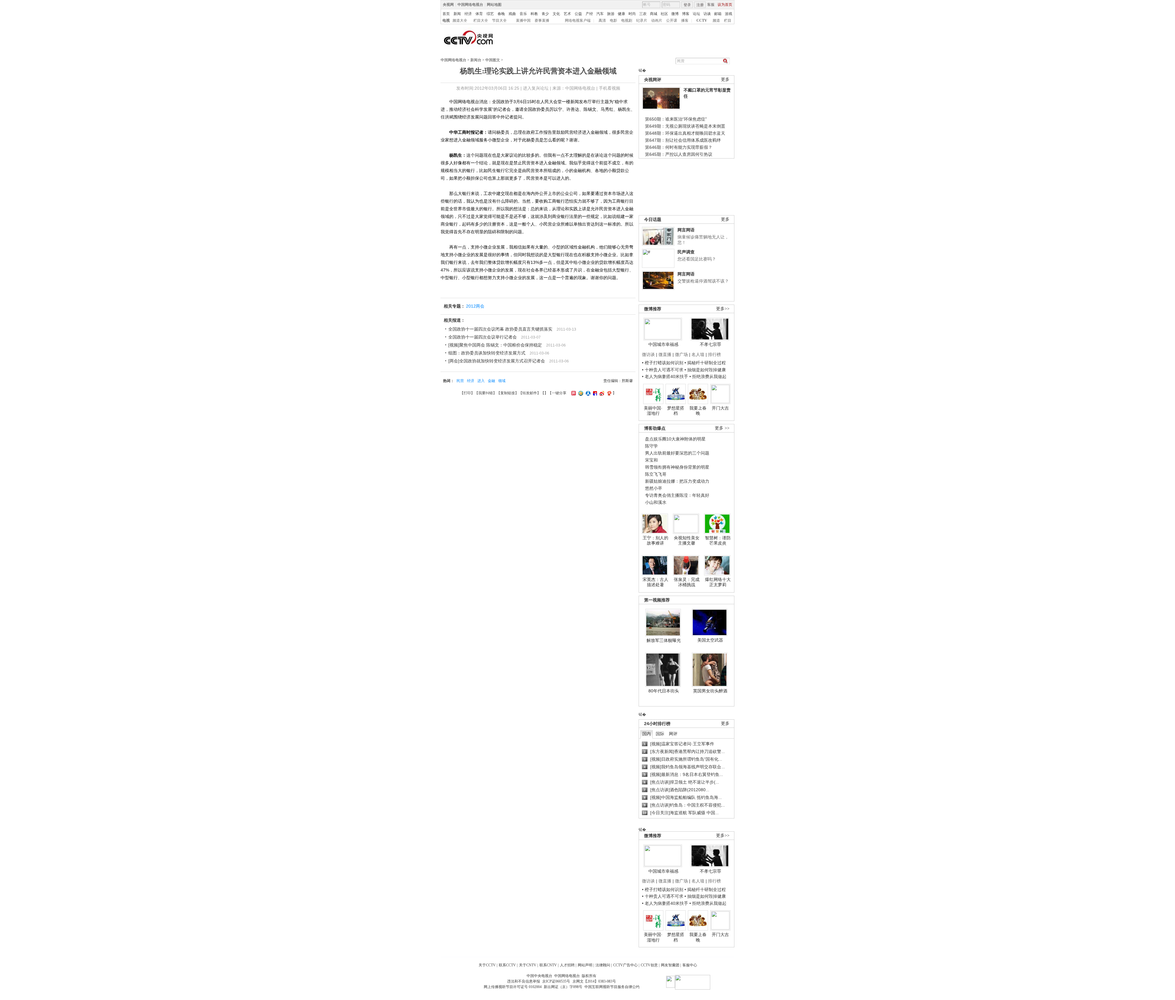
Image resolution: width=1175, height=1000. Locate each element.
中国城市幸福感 (663, 344)
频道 (716, 20)
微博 (675, 14)
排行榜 (714, 354)
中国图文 (492, 60)
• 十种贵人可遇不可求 (663, 369)
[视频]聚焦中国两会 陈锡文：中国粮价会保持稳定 (495, 345)
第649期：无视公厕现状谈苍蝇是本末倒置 (685, 126)
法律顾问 (602, 965)
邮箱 (718, 14)
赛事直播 (542, 20)
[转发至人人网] (587, 393)
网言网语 (686, 229)
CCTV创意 (649, 965)
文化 (556, 14)
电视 (446, 20)
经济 (468, 14)
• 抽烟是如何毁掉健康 (705, 369)
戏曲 (512, 14)
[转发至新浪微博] (601, 393)
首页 (446, 14)
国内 (646, 733)
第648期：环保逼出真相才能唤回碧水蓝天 (685, 133)
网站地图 (494, 4)
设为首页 (725, 4)
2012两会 (475, 306)
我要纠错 (485, 393)
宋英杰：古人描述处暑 (655, 582)
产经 (589, 14)
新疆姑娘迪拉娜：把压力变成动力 (677, 481)
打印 (467, 393)
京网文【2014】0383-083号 (594, 981)
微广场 (681, 354)
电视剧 (626, 20)
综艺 (490, 14)
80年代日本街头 (663, 690)
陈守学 (651, 446)
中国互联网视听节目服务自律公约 (612, 987)
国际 (660, 733)
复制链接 (507, 393)
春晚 (501, 14)
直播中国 (523, 20)
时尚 (632, 14)
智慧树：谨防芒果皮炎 (718, 540)
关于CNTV (527, 965)
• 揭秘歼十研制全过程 (705, 362)
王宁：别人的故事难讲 (655, 540)
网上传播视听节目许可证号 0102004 (513, 987)
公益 (578, 14)
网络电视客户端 (578, 20)
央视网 (448, 4)
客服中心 (689, 965)
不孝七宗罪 (710, 344)
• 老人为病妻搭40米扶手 (665, 376)
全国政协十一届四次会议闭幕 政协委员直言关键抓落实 (500, 329)
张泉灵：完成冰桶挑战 (686, 582)
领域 (501, 381)
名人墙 (698, 354)
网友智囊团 (670, 965)
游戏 (728, 14)
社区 (664, 14)
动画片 (656, 20)
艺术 (567, 14)
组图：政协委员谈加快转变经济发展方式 (486, 352)
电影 (613, 20)
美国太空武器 (710, 640)
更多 (725, 79)
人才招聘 (567, 965)
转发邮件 (529, 393)
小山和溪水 (655, 502)
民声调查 (686, 251)
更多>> (722, 308)
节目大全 (499, 20)
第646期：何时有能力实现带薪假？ (678, 147)
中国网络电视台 (470, 4)
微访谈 (648, 354)
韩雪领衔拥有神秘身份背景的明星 (677, 467)
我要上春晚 (698, 411)
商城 (653, 14)
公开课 (671, 20)
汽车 (600, 14)
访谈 (707, 14)
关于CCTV (487, 965)
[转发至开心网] (573, 393)
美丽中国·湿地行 (653, 411)
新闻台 (475, 60)
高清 (602, 20)
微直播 (664, 354)
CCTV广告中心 (625, 965)
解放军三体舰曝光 (664, 640)
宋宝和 (651, 460)
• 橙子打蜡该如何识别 (662, 362)
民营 (460, 381)
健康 (621, 14)
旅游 (610, 14)
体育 (479, 14)
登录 (687, 5)
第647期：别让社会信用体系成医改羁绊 (683, 140)
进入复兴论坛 (536, 88)
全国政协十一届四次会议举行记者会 (482, 337)
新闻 (457, 14)
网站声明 (585, 965)
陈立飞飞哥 (655, 474)
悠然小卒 (653, 488)
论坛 (696, 14)
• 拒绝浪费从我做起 (707, 376)
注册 (700, 5)
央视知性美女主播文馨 (686, 540)
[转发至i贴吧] (594, 393)
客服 (710, 4)
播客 (684, 20)
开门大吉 (720, 408)
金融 (491, 381)
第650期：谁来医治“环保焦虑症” (676, 119)
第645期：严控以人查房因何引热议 (678, 154)
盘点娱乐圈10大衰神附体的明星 (675, 438)
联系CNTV (548, 965)
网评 (673, 733)
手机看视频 (609, 88)
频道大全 (460, 20)
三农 (643, 14)
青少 (545, 14)
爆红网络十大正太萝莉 (718, 582)
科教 (534, 14)
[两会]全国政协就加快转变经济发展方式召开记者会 (496, 360)
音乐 (523, 14)
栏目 (727, 20)
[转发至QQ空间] (580, 393)
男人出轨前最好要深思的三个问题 (677, 453)
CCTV (701, 20)
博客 (685, 14)
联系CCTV (507, 965)
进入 (481, 381)
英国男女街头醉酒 (710, 690)
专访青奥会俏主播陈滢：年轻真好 (677, 495)
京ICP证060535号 (556, 981)
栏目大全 (480, 20)
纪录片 (641, 20)
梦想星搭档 (675, 411)
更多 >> (722, 428)
